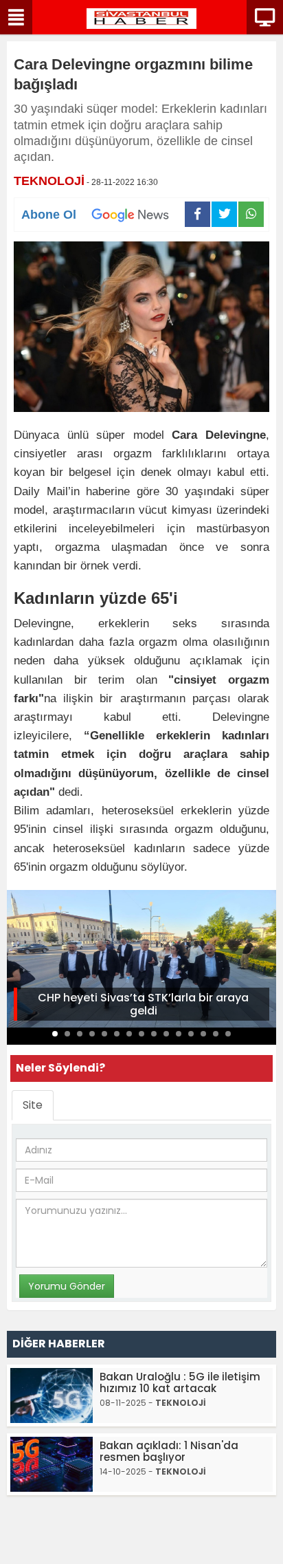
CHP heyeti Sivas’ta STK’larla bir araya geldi (143, 1004)
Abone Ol (48, 214)
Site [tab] (33, 1105)
